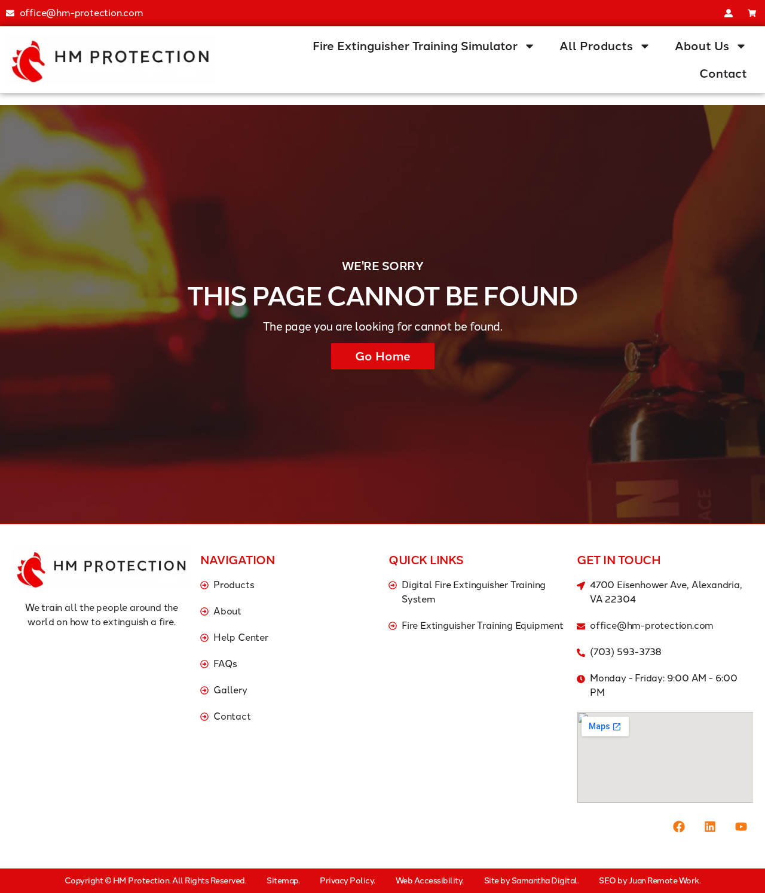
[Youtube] (741, 827)
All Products (596, 46)
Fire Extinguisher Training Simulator (415, 46)
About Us (702, 46)
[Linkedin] (710, 827)
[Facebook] (679, 827)
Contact (723, 73)
